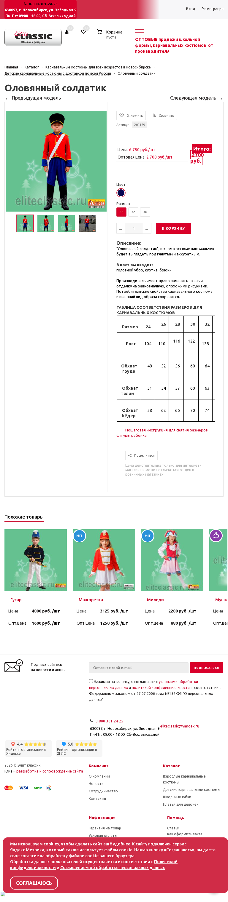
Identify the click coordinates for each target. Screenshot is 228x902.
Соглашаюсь (34, 883)
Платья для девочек (180, 804)
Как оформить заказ (184, 834)
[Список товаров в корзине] (110, 36)
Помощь (175, 817)
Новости (96, 784)
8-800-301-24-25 (43, 4)
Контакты (97, 798)
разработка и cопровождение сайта (49, 771)
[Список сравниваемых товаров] (68, 34)
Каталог (171, 766)
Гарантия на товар (105, 828)
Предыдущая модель (36, 97)
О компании (99, 776)
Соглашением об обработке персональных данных (112, 867)
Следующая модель (193, 97)
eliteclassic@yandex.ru (179, 726)
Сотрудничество (103, 791)
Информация (102, 817)
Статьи (173, 828)
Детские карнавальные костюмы (191, 789)
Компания (99, 766)
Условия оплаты (103, 835)
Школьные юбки (177, 797)
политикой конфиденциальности (161, 688)
